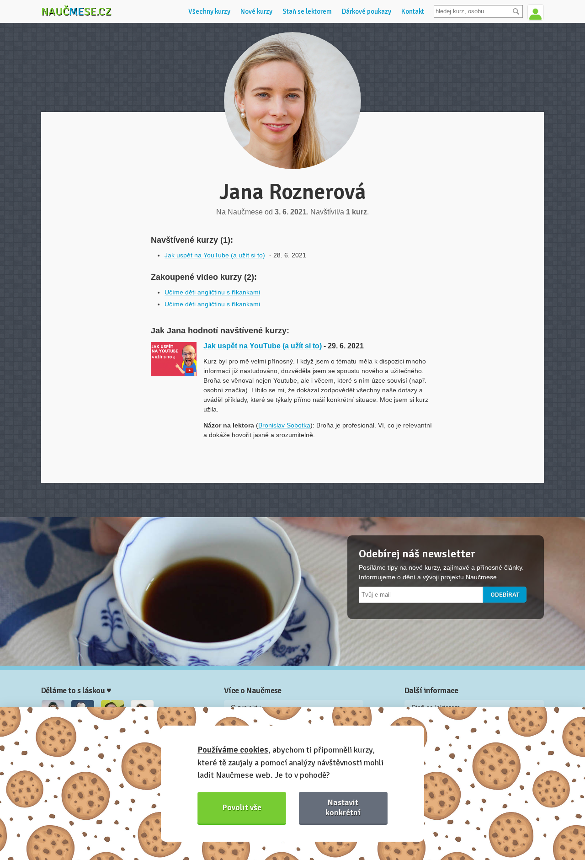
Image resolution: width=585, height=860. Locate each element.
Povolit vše (242, 807)
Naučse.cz (76, 11)
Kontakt (412, 11)
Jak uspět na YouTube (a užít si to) (215, 255)
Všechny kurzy (209, 11)
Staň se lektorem (307, 11)
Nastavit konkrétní (343, 807)
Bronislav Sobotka (284, 425)
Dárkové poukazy (366, 11)
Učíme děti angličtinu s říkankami (212, 292)
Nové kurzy (256, 11)
